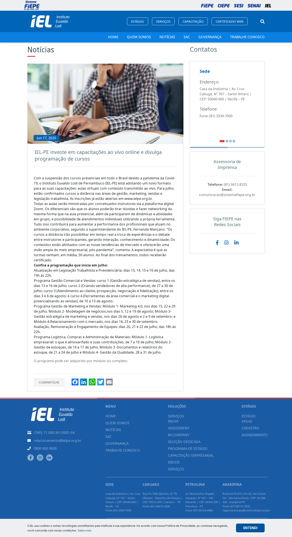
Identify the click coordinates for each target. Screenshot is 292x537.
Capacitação (193, 21)
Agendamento (255, 435)
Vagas (247, 421)
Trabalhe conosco (247, 37)
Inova (173, 421)
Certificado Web (229, 21)
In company (178, 435)
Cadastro (250, 428)
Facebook (217, 243)
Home (113, 37)
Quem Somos (139, 37)
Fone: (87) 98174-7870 (236, 506)
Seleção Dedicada (184, 441)
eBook (174, 462)
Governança (209, 37)
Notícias (167, 37)
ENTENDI (250, 528)
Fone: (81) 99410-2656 (156, 506)
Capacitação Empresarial (191, 455)
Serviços (163, 21)
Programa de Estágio (188, 448)
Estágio (137, 21)
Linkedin (236, 243)
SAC (187, 37)
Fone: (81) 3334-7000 (216, 116)
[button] (222, 140)
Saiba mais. (85, 530)
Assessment (178, 428)
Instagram (226, 243)
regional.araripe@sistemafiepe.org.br (246, 510)
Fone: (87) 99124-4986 (199, 510)
